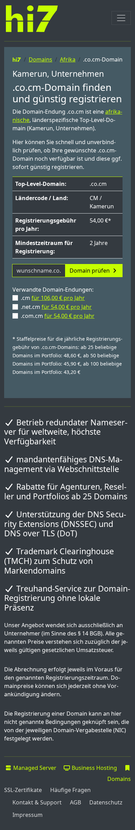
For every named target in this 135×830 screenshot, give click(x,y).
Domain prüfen (90, 270)
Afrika (67, 59)
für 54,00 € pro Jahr (67, 307)
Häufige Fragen (70, 790)
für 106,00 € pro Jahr (58, 298)
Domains (40, 59)
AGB (75, 802)
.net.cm (56, 307)
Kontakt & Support (37, 802)
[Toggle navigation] (121, 18)
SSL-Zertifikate (23, 790)
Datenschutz (106, 802)
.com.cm (57, 316)
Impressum (27, 815)
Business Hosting (93, 768)
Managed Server (34, 768)
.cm (53, 298)
